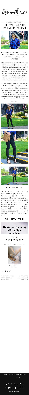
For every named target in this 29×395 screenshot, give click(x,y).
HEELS (17, 57)
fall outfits (20, 22)
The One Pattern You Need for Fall (14, 27)
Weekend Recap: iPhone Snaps (7, 277)
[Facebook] (17, 240)
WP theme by (14, 377)
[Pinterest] (11, 240)
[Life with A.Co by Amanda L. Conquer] (14, 10)
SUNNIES (14, 59)
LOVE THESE (7, 57)
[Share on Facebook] (6, 271)
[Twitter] (6, 240)
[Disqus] (14, 305)
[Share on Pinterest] (10, 271)
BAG (23, 57)
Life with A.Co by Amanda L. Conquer (16, 374)
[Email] (23, 240)
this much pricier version (19, 80)
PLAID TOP (23, 52)
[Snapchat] (20, 240)
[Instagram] (9, 240)
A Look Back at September (23, 277)
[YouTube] (14, 240)
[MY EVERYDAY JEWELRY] (14, 255)
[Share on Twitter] (8, 271)
